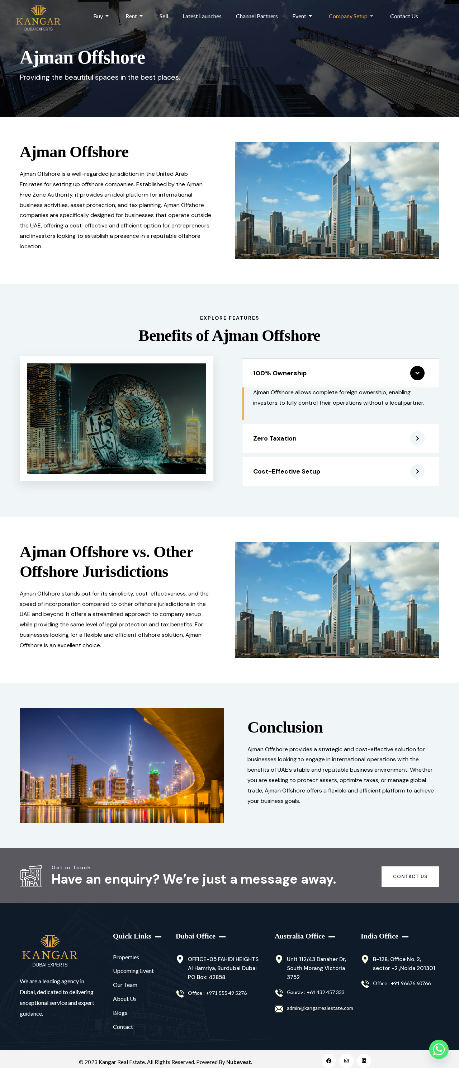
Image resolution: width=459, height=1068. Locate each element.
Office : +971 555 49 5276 (217, 993)
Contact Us (404, 16)
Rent (131, 16)
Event (299, 16)
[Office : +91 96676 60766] (365, 984)
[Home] (50, 951)
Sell (164, 16)
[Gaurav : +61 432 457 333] (279, 993)
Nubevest (238, 1062)
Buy (98, 16)
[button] (340, 373)
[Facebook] (329, 1061)
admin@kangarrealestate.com (320, 1008)
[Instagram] (346, 1061)
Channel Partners (257, 16)
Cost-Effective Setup (286, 471)
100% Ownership (280, 373)
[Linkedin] (364, 1061)
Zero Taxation (275, 438)
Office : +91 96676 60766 (402, 983)
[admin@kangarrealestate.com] (279, 1009)
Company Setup (348, 16)
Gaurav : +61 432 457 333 (316, 992)
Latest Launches (202, 16)
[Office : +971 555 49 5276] (180, 994)
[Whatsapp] (439, 1049)
